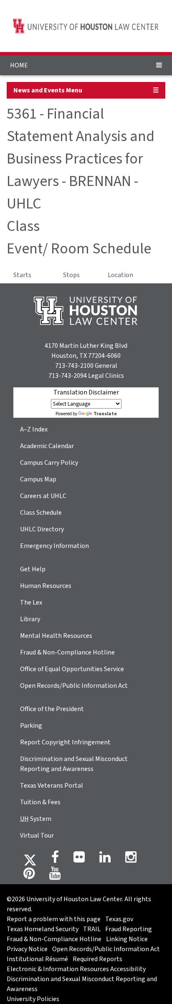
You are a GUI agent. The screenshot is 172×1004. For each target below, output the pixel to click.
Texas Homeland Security (42, 929)
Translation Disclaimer (86, 392)
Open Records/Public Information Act (74, 685)
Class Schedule (41, 512)
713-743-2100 (74, 365)
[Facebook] (55, 860)
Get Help (33, 569)
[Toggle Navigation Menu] (159, 65)
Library (30, 619)
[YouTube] (55, 876)
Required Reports (97, 959)
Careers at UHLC (43, 496)
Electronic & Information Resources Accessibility (76, 969)
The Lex (31, 602)
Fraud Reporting (128, 929)
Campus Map (38, 479)
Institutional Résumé (37, 959)
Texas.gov (119, 919)
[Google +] (79, 860)
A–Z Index (34, 429)
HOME (19, 65)
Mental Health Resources (56, 635)
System (35, 818)
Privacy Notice (27, 949)
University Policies (33, 999)
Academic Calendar (47, 446)
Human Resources (45, 585)
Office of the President (52, 709)
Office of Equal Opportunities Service (72, 669)
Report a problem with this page (54, 919)
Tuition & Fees (40, 802)
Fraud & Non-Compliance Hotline (67, 652)
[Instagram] (131, 860)
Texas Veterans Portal (51, 785)
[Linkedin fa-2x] (105, 860)
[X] (30, 860)
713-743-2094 (67, 375)
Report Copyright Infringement (65, 742)
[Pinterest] (29, 876)
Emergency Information (54, 545)
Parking (31, 725)
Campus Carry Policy (49, 462)
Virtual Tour (37, 835)
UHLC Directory (42, 529)
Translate (105, 413)
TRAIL (92, 929)
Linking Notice (127, 939)
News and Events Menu (47, 90)
